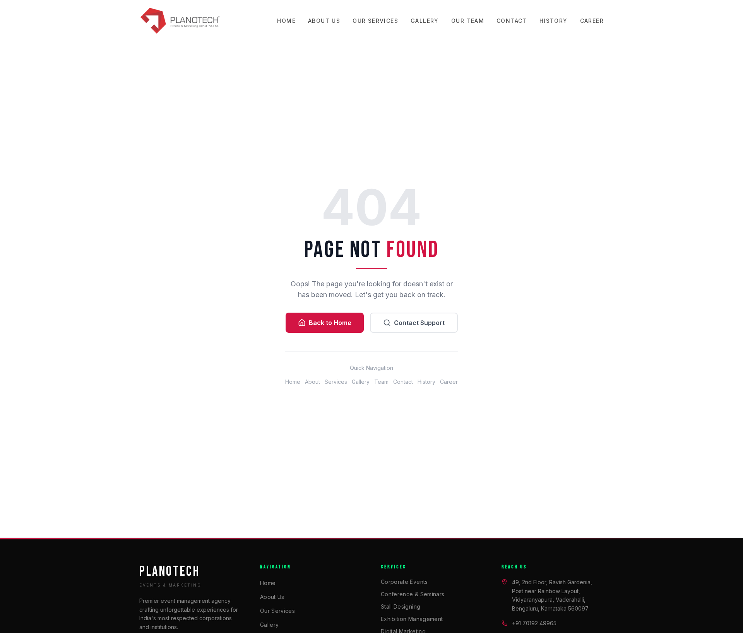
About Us (324, 20)
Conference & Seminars (412, 594)
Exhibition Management (412, 619)
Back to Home (330, 323)
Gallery (425, 20)
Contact (511, 20)
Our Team (467, 20)
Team (381, 381)
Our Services (375, 20)
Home (286, 20)
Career (592, 20)
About (312, 381)
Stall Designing (400, 606)
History (553, 20)
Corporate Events (404, 581)
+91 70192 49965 (534, 623)
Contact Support (419, 323)
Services (336, 381)
